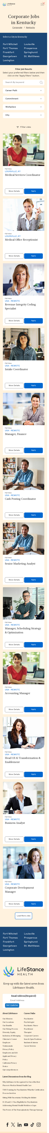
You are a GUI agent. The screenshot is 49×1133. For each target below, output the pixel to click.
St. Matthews (31, 56)
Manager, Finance (16, 434)
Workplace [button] (23, 107)
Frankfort (8, 52)
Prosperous (30, 48)
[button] (7, 1019)
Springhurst (31, 52)
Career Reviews (30, 1046)
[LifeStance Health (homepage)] (9, 4)
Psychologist (29, 1022)
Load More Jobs (23, 916)
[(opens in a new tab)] (7, 1125)
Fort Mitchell (10, 44)
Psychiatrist (28, 1019)
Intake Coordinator (16, 369)
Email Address (23, 996)
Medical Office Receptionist (21, 240)
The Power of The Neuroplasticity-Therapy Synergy (23, 1110)
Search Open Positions (33, 1039)
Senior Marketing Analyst (20, 564)
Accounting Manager (17, 693)
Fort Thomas (10, 48)
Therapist (27, 1032)
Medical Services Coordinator (22, 175)
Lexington (8, 60)
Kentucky (30, 27)
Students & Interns (31, 1043)
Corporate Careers (31, 1036)
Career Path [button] (23, 90)
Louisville (29, 44)
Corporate (17, 27)
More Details (14, 191)
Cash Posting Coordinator (20, 499)
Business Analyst (15, 823)
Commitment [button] (23, 99)
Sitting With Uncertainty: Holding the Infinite (19, 1098)
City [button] (23, 115)
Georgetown (10, 56)
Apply (33, 191)
